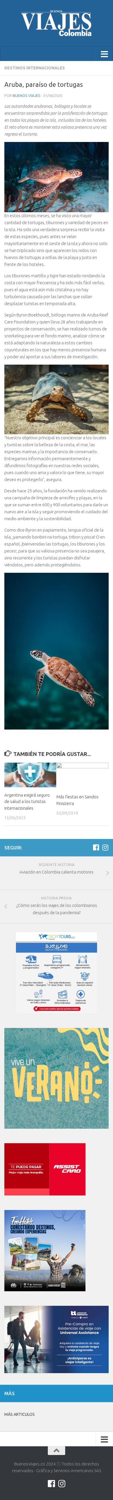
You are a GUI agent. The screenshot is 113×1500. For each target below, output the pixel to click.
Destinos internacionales (34, 68)
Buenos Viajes (27, 95)
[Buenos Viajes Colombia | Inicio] (56, 23)
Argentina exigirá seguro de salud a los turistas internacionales (27, 802)
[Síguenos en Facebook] (95, 847)
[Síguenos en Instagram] (105, 847)
